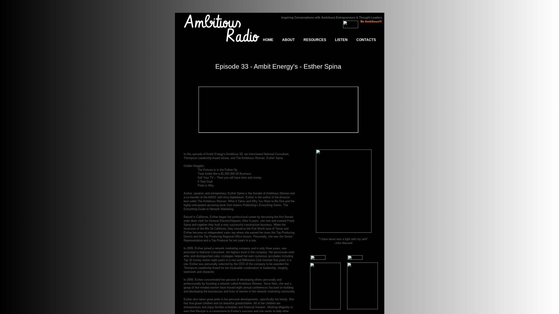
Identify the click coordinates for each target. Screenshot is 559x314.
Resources (315, 40)
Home (268, 40)
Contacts (366, 40)
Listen (341, 40)
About (288, 40)
